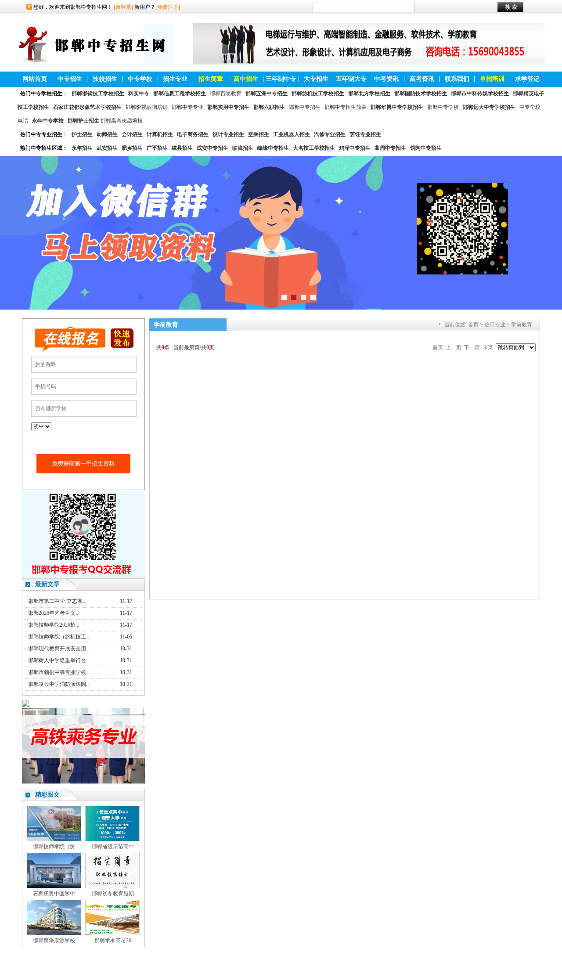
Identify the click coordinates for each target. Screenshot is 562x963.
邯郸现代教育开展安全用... (59, 649)
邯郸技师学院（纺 (54, 847)
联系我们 (457, 79)
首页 (473, 324)
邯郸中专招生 (305, 107)
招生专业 (175, 79)
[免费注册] (167, 7)
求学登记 (527, 79)
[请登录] (123, 7)
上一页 (453, 347)
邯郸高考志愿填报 (122, 121)
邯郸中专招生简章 (345, 107)
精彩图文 (47, 794)
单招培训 (492, 79)
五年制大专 (351, 79)
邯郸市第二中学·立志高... (57, 601)
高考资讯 (422, 79)
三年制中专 (281, 79)
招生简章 (210, 79)
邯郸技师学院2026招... (53, 625)
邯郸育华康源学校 (54, 941)
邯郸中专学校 (443, 107)
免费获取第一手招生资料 (83, 463)
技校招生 (105, 79)
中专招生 (70, 79)
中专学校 (140, 79)
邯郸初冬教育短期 (113, 894)
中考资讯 (386, 79)
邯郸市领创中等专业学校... (59, 672)
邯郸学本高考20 (112, 941)
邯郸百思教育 (225, 93)
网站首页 (34, 79)
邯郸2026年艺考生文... (53, 613)
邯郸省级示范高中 (113, 847)
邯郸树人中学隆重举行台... (59, 660)
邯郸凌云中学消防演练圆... (59, 684)
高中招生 (246, 79)
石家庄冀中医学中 (54, 894)
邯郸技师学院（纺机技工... (59, 637)
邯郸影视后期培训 (147, 107)
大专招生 (316, 79)
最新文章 (47, 584)
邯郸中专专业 (187, 107)
